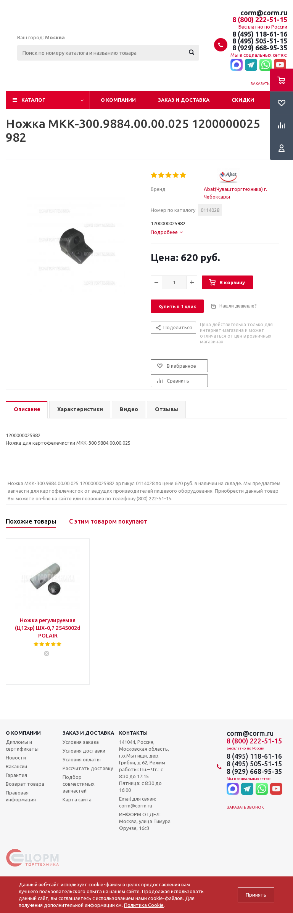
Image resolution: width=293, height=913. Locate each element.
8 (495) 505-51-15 (259, 40)
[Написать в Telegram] (251, 65)
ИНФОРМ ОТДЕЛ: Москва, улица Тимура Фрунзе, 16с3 (145, 821)
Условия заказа (81, 742)
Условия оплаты (82, 759)
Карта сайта (77, 799)
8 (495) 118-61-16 (259, 33)
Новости (16, 757)
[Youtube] (280, 65)
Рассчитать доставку (88, 768)
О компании (118, 100)
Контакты (133, 732)
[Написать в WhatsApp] (265, 65)
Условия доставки (84, 750)
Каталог (33, 100)
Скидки (243, 100)
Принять (256, 895)
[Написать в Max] (236, 65)
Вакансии (16, 766)
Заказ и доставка (183, 100)
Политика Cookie (144, 905)
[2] (161, 175)
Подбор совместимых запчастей (79, 783)
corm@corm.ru (263, 12)
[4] (176, 175)
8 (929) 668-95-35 (259, 47)
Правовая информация (21, 796)
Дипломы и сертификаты (22, 745)
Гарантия (16, 775)
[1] (154, 175)
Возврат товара (25, 783)
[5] (183, 175)
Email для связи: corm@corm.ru (137, 802)
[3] (168, 175)
